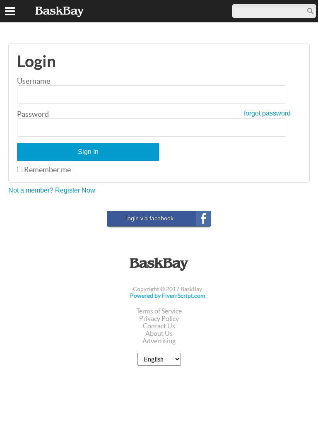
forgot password (267, 113)
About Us (159, 333)
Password (33, 114)
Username (33, 81)
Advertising (159, 340)
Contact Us (159, 326)
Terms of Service (159, 311)
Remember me (47, 169)
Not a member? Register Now (51, 190)
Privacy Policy (159, 318)
